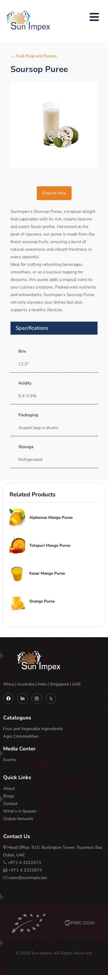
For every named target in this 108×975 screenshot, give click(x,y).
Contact (10, 804)
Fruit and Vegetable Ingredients (33, 729)
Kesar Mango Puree (47, 573)
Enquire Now (54, 193)
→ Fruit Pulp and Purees (33, 56)
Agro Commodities (21, 736)
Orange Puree (42, 601)
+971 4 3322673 (24, 862)
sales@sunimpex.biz (27, 878)
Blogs (8, 796)
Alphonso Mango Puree (51, 517)
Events (9, 760)
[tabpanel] (54, 124)
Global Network (18, 819)
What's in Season (19, 811)
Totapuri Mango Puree (49, 545)
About (9, 788)
